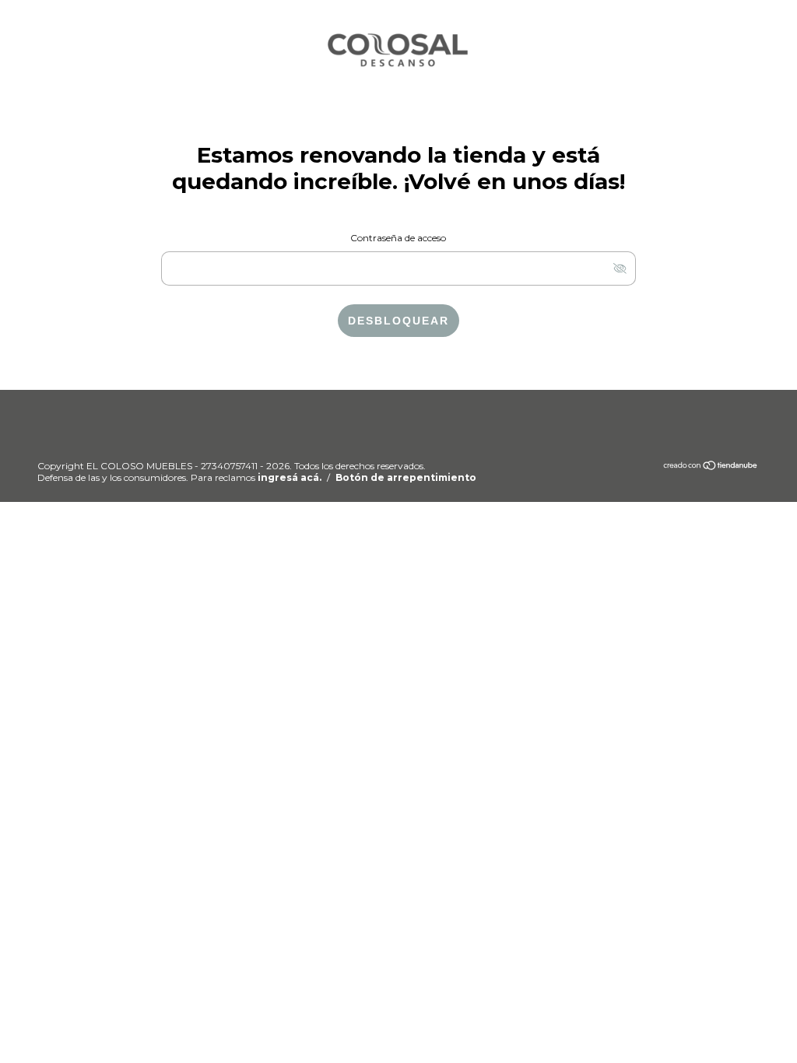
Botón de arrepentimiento (405, 477)
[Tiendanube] (711, 467)
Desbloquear (398, 320)
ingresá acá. (289, 477)
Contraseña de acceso (398, 238)
